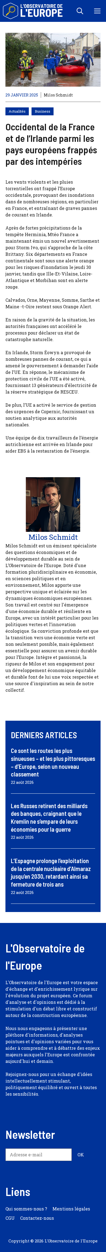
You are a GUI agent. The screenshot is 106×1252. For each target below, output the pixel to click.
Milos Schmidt (58, 95)
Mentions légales (71, 1209)
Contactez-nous (37, 1218)
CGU (10, 1218)
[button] (80, 11)
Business (42, 111)
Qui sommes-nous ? (26, 1209)
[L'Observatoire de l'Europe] (33, 11)
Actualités (17, 111)
